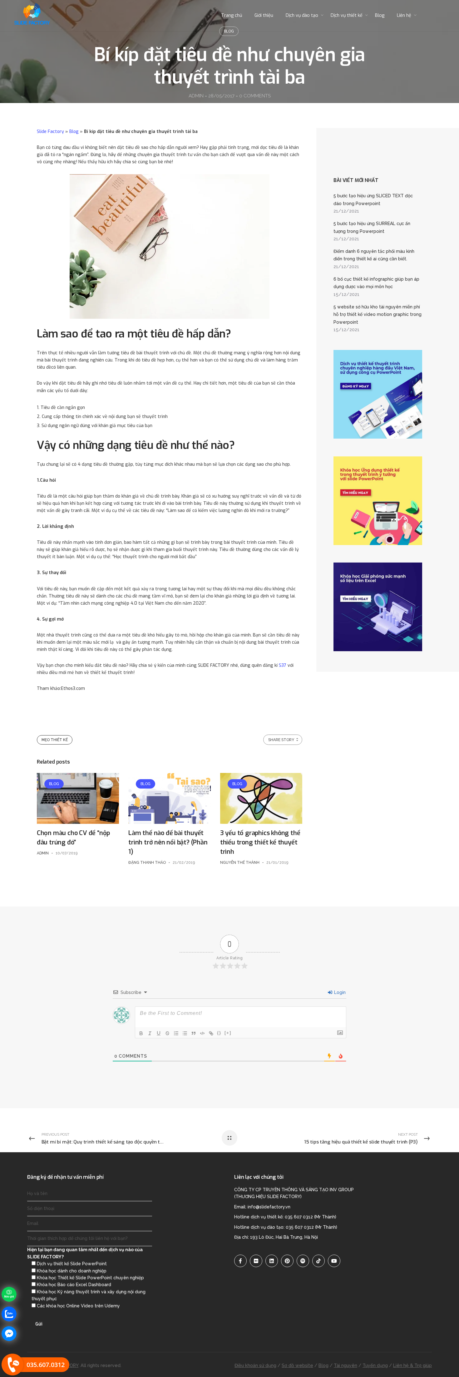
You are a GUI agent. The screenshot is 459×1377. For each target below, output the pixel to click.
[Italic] (150, 1033)
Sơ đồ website (297, 1365)
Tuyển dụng (375, 1365)
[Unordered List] (184, 1033)
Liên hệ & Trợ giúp (412, 1365)
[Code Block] (202, 1033)
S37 (283, 665)
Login (339, 992)
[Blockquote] (193, 1033)
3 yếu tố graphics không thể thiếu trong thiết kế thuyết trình (260, 842)
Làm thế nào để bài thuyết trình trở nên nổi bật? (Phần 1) (167, 842)
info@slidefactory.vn (269, 1206)
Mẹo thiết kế (55, 740)
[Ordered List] (176, 1033)
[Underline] (158, 1033)
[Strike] (167, 1033)
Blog (74, 132)
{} (219, 1032)
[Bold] (141, 1033)
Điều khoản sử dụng (255, 1365)
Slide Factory (50, 132)
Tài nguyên (345, 1365)
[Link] (211, 1033)
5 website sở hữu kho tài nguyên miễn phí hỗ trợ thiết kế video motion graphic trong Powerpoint (377, 314)
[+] (228, 1032)
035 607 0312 (299, 1216)
